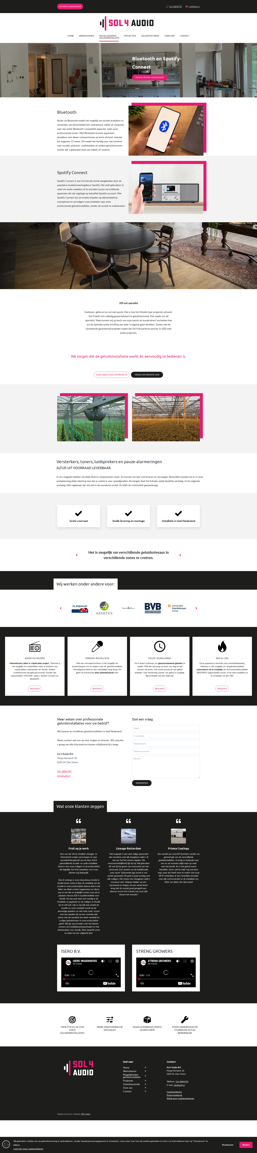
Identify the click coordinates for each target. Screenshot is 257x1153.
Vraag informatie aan (147, 374)
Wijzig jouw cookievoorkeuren (180, 1098)
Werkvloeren (86, 36)
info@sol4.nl (194, 6)
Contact (184, 36)
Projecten (130, 36)
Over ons (169, 36)
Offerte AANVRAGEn (70, 6)
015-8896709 (175, 6)
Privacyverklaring (174, 1095)
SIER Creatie (85, 1114)
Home (71, 36)
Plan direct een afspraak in (111, 374)
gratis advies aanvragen (150, 77)
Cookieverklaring (174, 1091)
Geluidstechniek (150, 36)
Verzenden (142, 783)
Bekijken (35, 688)
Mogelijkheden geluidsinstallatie (109, 37)
